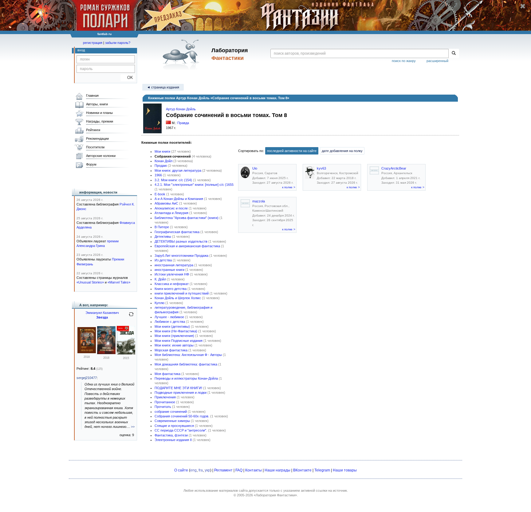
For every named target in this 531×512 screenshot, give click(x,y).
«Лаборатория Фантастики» (275, 495)
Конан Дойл (163, 161)
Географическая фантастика (177, 232)
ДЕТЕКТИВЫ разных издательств (181, 241)
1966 (158, 175)
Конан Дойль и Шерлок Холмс (178, 298)
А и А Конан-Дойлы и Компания (179, 199)
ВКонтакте (302, 470)
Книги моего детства (171, 289)
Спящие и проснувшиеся (174, 426)
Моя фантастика (167, 374)
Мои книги (162, 151)
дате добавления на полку (342, 151)
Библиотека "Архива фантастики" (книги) (186, 218)
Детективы (163, 236)
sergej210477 (87, 378)
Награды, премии (99, 121)
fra (201, 470)
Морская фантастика (171, 350)
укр (207, 470)
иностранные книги (169, 270)
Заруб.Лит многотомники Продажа (181, 255)
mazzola (258, 201)
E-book (160, 194)
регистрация (92, 43)
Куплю (159, 303)
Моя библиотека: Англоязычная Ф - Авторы (188, 355)
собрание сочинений (171, 411)
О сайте (181, 470)
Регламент (223, 470)
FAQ (238, 470)
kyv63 (321, 168)
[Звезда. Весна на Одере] (86, 352)
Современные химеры (172, 421)
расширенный (437, 61)
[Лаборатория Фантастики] (182, 54)
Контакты (253, 470)
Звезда (102, 317)
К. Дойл (160, 279)
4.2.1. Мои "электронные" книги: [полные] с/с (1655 (194, 184)
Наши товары (345, 470)
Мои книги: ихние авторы (174, 345)
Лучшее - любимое (169, 317)
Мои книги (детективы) (172, 326)
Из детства (163, 260)
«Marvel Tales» (119, 282)
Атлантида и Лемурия (171, 213)
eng (193, 470)
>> (133, 426)
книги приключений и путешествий (182, 293)
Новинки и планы (99, 113)
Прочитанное (165, 402)
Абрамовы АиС (166, 203)
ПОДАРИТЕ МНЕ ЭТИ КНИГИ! (178, 388)
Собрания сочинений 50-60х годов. (182, 416)
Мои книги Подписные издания (179, 340)
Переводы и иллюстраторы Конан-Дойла (186, 378)
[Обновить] (131, 317)
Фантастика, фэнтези (171, 435)
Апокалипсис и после (171, 208)
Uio (254, 168)
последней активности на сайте (292, 151)
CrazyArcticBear (393, 168)
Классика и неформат (172, 284)
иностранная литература (174, 265)
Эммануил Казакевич (102, 313)
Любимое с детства (170, 321)
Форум (91, 164)
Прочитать (163, 406)
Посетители (95, 147)
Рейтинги (93, 130)
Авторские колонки (101, 156)
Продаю (161, 165)
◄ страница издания (163, 87)
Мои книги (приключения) (174, 336)
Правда (183, 123)
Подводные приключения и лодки (180, 392)
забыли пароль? (117, 43)
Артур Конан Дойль (181, 109)
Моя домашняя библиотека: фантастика (186, 364)
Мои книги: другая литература (178, 170)
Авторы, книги (97, 104)
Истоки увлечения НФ (172, 274)
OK (127, 77)
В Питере (162, 227)
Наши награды (277, 470)
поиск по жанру (404, 61)
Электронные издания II (173, 440)
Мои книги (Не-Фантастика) (176, 331)
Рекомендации (97, 138)
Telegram (322, 470)
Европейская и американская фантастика (187, 246)
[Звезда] (106, 353)
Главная (92, 95)
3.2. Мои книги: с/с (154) (173, 180)
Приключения (165, 397)
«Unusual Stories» (90, 282)
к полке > (288, 187)
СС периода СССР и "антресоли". (181, 430)
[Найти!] (453, 53)
